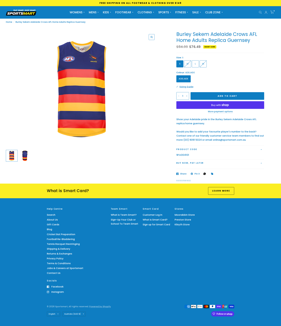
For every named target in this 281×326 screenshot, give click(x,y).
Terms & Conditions (59, 263)
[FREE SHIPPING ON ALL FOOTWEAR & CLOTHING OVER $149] (141, 3)
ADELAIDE (183, 78)
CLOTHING (145, 12)
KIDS (106, 12)
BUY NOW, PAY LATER (190, 163)
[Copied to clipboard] (213, 174)
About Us (52, 219)
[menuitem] (77, 12)
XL (203, 63)
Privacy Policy (55, 258)
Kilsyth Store (182, 224)
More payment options (220, 111)
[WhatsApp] (205, 174)
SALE (195, 12)
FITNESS (180, 12)
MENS (92, 12)
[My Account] (266, 12)
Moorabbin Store (185, 215)
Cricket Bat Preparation (61, 234)
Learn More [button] (221, 190)
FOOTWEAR (123, 12)
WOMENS (76, 12)
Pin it (197, 174)
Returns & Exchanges (59, 253)
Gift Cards (53, 224)
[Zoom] (152, 37)
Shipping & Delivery (58, 249)
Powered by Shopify (100, 306)
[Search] (260, 12)
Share (183, 174)
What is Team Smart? (124, 215)
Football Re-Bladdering (61, 239)
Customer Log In (152, 215)
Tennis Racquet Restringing (63, 244)
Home (9, 22)
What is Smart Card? (155, 219)
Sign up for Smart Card (156, 224)
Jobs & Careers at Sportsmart (65, 268)
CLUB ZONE (213, 12)
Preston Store (183, 219)
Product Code (186, 149)
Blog (49, 229)
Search (51, 215)
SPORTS (163, 12)
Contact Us (53, 273)
